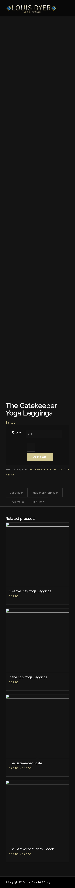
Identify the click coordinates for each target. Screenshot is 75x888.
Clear (66, 469)
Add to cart (39, 456)
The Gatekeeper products (42, 469)
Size (16, 433)
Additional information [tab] (45, 492)
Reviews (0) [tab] (17, 502)
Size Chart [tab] (38, 502)
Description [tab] (17, 492)
